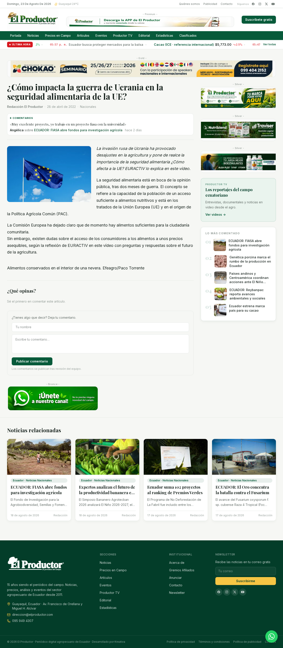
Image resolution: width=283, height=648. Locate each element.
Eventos (101, 35)
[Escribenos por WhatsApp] (271, 636)
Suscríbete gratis (258, 19)
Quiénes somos (189, 4)
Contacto (227, 4)
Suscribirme (245, 581)
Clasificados (188, 35)
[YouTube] (273, 4)
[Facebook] (253, 4)
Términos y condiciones (214, 641)
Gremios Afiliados (181, 570)
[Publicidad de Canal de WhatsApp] (52, 398)
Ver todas (269, 44)
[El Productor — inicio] (33, 20)
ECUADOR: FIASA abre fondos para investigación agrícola (78, 130)
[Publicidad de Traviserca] (238, 130)
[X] (266, 4)
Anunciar (175, 577)
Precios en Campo (58, 35)
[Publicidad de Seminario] (141, 69)
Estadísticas (164, 35)
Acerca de (176, 562)
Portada (15, 35)
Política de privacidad (181, 641)
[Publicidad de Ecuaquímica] (238, 162)
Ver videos (215, 214)
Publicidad (210, 4)
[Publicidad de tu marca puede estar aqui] (238, 98)
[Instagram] (260, 4)
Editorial (144, 35)
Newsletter (177, 593)
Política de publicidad (247, 641)
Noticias (33, 35)
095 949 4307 (22, 621)
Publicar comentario (32, 361)
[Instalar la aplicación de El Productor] (150, 22)
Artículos (83, 35)
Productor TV (122, 35)
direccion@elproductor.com (32, 614)
